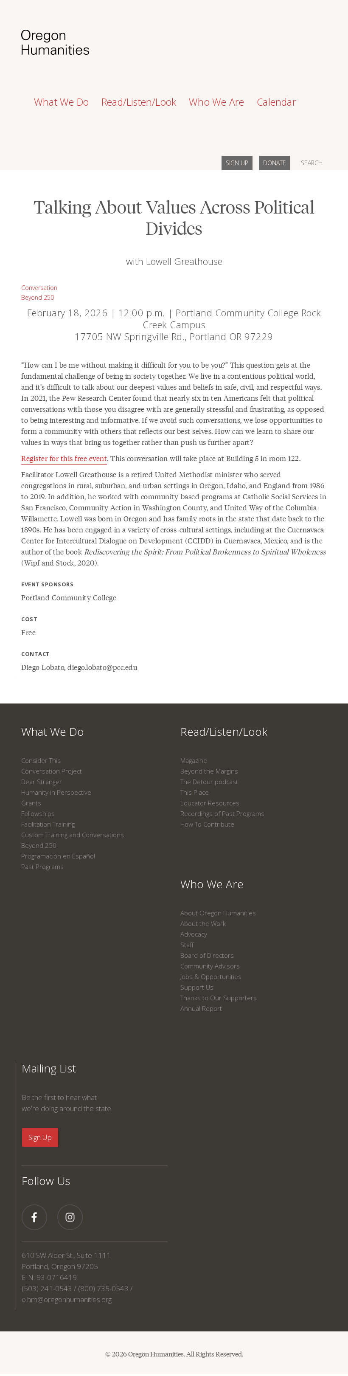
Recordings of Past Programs (222, 813)
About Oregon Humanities (218, 913)
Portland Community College (68, 597)
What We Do (52, 731)
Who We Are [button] (216, 102)
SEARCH (312, 163)
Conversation (39, 288)
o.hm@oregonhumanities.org (67, 1299)
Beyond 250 (37, 297)
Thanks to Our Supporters (218, 997)
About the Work (203, 923)
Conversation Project (51, 771)
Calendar (276, 102)
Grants (31, 803)
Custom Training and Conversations (72, 834)
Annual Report (201, 1008)
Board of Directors (207, 955)
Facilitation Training (48, 824)
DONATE (274, 163)
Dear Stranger (41, 781)
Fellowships (38, 813)
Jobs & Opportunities (210, 976)
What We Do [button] (61, 102)
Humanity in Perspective (56, 792)
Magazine (193, 760)
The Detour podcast (209, 781)
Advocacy (193, 934)
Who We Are (212, 884)
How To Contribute (207, 824)
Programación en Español (58, 856)
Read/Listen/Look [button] (138, 102)
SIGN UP (237, 163)
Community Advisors (210, 966)
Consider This (41, 760)
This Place (194, 792)
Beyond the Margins (209, 771)
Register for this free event (64, 458)
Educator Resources (209, 803)
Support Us (196, 987)
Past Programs (42, 866)
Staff (187, 944)
